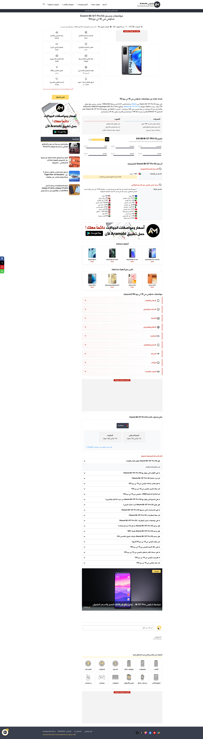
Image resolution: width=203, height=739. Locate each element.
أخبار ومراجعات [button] (83, 4)
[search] (44, 4)
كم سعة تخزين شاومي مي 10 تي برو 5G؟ (145, 489)
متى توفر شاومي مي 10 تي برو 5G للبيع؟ (146, 542)
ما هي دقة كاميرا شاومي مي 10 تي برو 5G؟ (145, 547)
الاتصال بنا (77, 731)
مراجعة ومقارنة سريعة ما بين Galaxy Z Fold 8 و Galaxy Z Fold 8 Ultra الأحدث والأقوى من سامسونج (54, 188)
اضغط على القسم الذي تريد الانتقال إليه (147, 655)
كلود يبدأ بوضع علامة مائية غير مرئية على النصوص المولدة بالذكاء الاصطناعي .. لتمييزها (54, 160)
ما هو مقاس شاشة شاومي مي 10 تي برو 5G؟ (144, 483)
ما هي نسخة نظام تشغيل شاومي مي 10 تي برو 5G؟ (142, 552)
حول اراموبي (88, 731)
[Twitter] (2, 263)
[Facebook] (2, 258)
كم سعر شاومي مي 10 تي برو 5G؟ (148, 563)
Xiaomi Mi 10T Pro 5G (132, 106)
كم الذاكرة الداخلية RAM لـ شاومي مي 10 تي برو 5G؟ (141, 494)
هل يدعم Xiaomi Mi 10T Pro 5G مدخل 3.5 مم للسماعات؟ (139, 526)
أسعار (104, 4)
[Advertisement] (131, 37)
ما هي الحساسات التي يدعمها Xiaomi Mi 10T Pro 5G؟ (140, 510)
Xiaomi (133, 104)
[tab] (123, 425)
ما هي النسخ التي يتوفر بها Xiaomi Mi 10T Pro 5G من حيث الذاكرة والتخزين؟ (132, 499)
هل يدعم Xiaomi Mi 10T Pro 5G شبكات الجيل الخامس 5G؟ (138, 536)
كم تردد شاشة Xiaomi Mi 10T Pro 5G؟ (146, 478)
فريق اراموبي (64, 27)
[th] (141, 733)
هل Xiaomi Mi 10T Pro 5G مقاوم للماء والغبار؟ (143, 461)
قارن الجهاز (60, 97)
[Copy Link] (2, 267)
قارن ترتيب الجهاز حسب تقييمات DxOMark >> (99, 447)
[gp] (159, 733)
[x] (137, 733)
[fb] (150, 733)
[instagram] (146, 733)
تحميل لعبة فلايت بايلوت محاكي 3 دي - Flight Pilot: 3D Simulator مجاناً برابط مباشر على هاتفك (55, 174)
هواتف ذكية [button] (95, 4)
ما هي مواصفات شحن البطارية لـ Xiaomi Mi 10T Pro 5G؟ (139, 520)
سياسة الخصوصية (49, 731)
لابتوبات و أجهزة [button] (53, 4)
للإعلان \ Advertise (64, 731)
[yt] (154, 733)
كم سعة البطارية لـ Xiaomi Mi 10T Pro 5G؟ (144, 515)
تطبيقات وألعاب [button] (68, 4)
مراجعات (156, 571)
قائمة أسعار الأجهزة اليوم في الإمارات (110, 177)
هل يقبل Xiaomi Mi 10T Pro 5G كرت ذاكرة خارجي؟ (141, 504)
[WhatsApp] (2, 271)
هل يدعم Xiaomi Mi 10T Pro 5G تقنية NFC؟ (143, 531)
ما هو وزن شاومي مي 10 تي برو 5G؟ (147, 557)
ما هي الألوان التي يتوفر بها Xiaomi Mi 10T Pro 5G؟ (141, 473)
